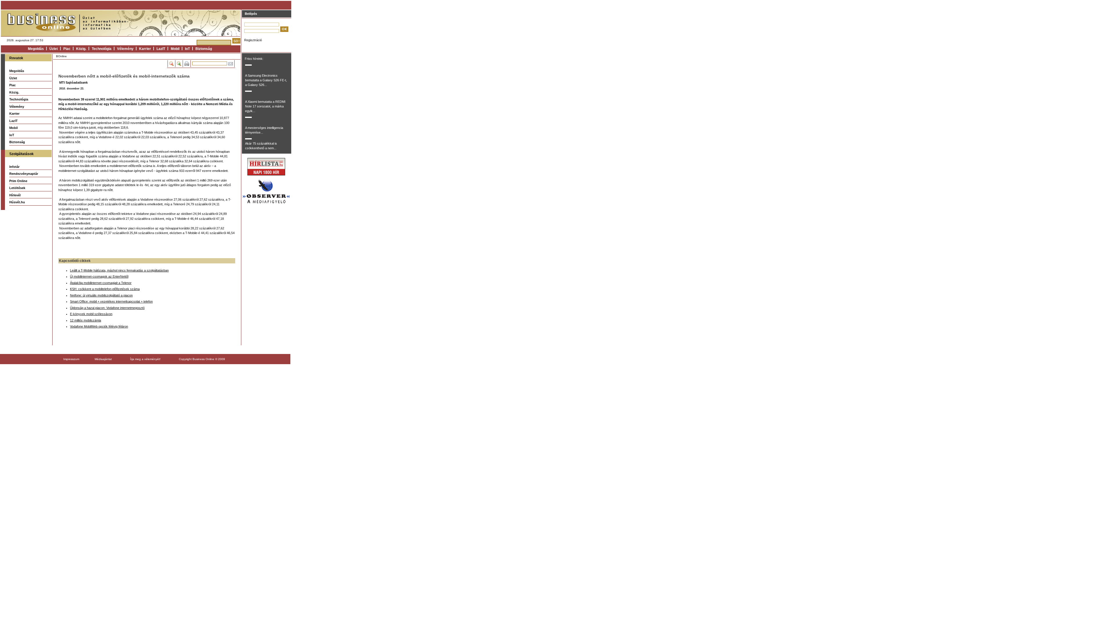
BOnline (61, 56)
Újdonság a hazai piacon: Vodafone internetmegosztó (107, 308)
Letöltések (17, 188)
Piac (67, 49)
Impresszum (71, 359)
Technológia (102, 49)
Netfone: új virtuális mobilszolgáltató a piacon (101, 295)
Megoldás (36, 49)
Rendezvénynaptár (23, 173)
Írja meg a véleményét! (145, 359)
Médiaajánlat (103, 359)
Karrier (145, 49)
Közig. (81, 49)
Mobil (175, 49)
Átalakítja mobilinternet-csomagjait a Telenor (101, 283)
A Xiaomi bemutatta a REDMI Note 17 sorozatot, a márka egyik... (265, 106)
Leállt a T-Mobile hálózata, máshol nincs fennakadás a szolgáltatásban (119, 270)
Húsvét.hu (17, 202)
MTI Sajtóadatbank (73, 82)
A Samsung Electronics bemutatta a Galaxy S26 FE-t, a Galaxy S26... (266, 80)
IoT (187, 49)
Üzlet (53, 49)
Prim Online (18, 181)
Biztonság (203, 49)
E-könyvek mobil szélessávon (91, 314)
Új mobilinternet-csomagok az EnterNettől (99, 276)
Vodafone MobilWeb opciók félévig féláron (99, 326)
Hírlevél (15, 195)
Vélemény (125, 49)
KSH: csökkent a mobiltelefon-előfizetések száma (105, 289)
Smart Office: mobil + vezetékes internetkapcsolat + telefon (111, 301)
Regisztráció (253, 40)
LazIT (161, 49)
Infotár (14, 166)
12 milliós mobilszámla (85, 320)
